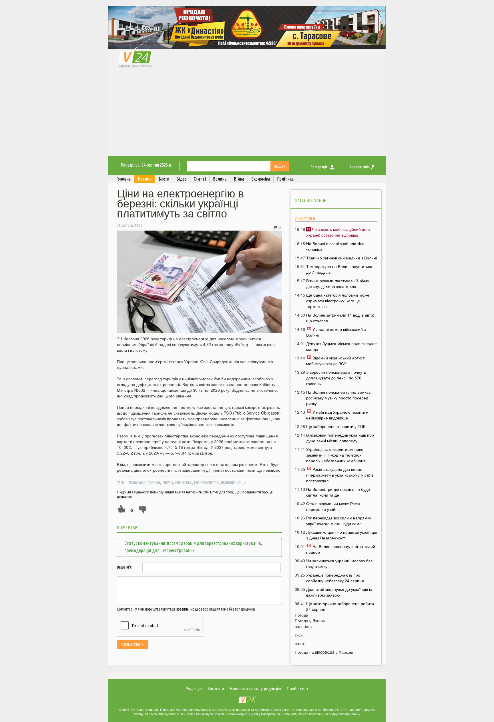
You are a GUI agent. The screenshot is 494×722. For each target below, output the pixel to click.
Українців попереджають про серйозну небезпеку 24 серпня (335, 577)
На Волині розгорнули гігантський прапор (340, 549)
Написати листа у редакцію (255, 688)
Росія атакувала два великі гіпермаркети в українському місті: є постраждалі (339, 474)
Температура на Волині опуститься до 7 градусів (339, 269)
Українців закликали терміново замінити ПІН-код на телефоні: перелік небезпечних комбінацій (336, 454)
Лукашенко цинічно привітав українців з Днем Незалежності (341, 535)
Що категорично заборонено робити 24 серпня (340, 606)
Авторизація (359, 167)
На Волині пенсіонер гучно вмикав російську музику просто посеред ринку (338, 397)
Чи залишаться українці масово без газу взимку (339, 563)
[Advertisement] (247, 113)
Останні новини (310, 200)
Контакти (216, 688)
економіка (137, 483)
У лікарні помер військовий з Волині (336, 332)
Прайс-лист (297, 688)
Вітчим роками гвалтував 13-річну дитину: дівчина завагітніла (337, 283)
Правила (182, 609)
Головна (123, 178)
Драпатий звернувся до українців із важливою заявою (339, 592)
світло (167, 483)
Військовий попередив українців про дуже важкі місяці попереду (340, 437)
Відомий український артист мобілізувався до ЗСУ (335, 360)
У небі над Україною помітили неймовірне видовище (337, 415)
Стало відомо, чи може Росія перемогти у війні (333, 506)
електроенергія (206, 483)
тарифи (154, 483)
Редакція (194, 688)
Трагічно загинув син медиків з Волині (341, 258)
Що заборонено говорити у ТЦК (335, 426)
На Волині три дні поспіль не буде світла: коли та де (338, 492)
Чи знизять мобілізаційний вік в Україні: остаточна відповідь (338, 232)
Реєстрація (319, 167)
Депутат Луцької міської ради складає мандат (341, 346)
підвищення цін (233, 483)
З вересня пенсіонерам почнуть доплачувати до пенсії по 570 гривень (336, 377)
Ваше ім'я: (124, 567)
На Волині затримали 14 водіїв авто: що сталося (340, 317)
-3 (131, 510)
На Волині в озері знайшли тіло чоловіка (335, 246)
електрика (183, 483)
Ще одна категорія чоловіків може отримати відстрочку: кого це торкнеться (337, 300)
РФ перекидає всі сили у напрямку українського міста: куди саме (338, 520)
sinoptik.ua (324, 652)
